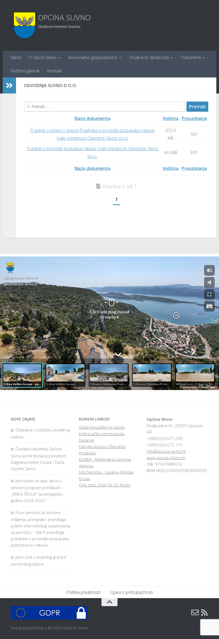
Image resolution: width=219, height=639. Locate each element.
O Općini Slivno (43, 57)
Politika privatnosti (83, 592)
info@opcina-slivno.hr (166, 451)
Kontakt (54, 71)
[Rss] (204, 612)
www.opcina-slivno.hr (166, 457)
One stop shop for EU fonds (105, 485)
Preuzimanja (194, 118)
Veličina (170, 118)
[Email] (195, 612)
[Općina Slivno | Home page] (51, 25)
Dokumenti (191, 57)
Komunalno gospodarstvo (93, 57)
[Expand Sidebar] (9, 85)
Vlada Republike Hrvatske (102, 427)
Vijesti (15, 57)
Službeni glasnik (25, 71)
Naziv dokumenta (92, 118)
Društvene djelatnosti (149, 57)
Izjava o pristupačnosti (131, 592)
